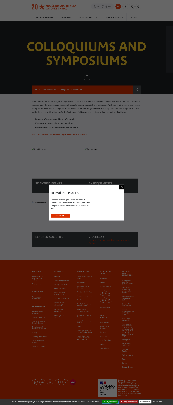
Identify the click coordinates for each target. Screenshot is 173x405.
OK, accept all (111, 402)
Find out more (157, 402)
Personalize (145, 402)
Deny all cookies (129, 402)
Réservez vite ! (60, 215)
